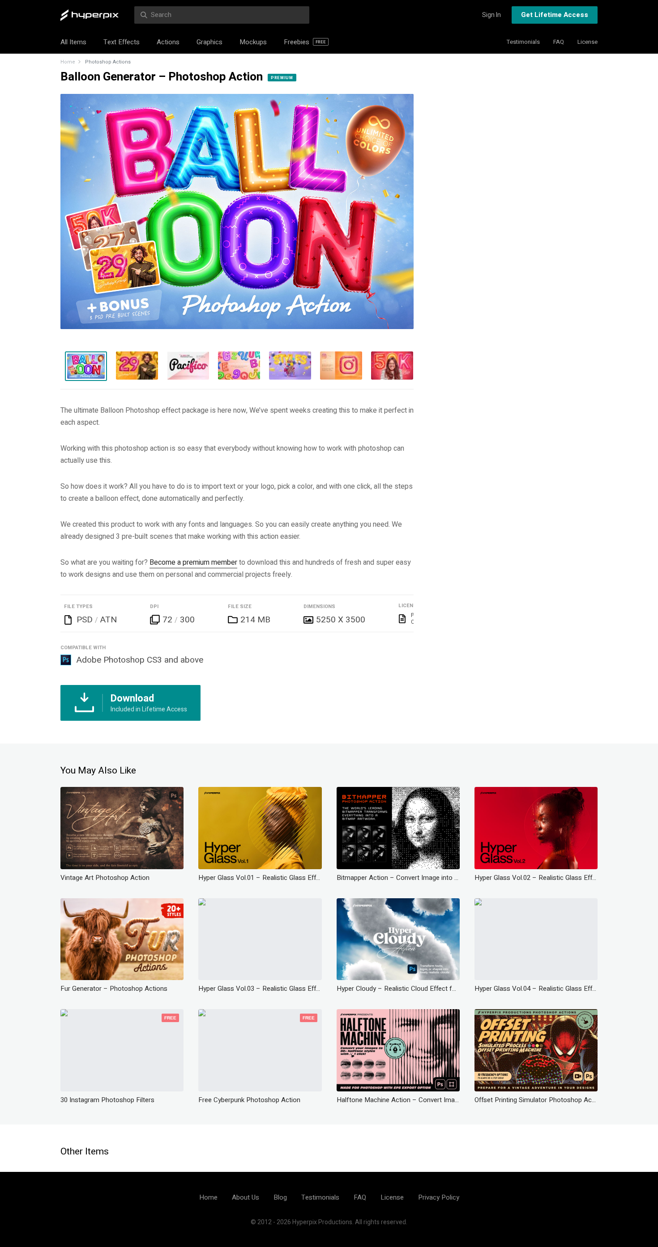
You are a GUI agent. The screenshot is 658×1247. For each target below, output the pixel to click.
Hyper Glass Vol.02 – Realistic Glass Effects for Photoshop (536, 878)
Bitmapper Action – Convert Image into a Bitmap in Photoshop (398, 878)
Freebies (305, 42)
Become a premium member (193, 562)
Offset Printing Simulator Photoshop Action (536, 1100)
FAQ (558, 42)
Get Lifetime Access (554, 15)
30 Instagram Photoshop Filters (107, 1100)
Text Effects (121, 42)
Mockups (253, 42)
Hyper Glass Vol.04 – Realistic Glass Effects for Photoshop (536, 988)
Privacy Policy (438, 1197)
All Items (73, 42)
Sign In (491, 15)
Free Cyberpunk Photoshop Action (249, 1100)
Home (67, 62)
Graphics (209, 42)
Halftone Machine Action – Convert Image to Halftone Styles (398, 1100)
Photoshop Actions (108, 62)
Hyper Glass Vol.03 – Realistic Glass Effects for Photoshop (259, 988)
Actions (168, 42)
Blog (280, 1197)
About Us (245, 1197)
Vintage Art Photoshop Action (105, 878)
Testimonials (523, 42)
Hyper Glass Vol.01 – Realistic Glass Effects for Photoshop (259, 878)
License (587, 42)
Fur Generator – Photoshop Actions (113, 988)
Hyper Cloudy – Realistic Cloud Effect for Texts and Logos (398, 988)
